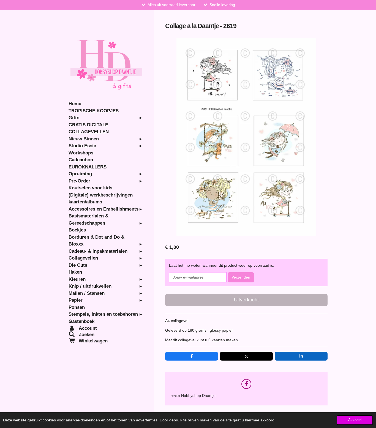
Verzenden (240, 277)
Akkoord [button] (354, 420)
